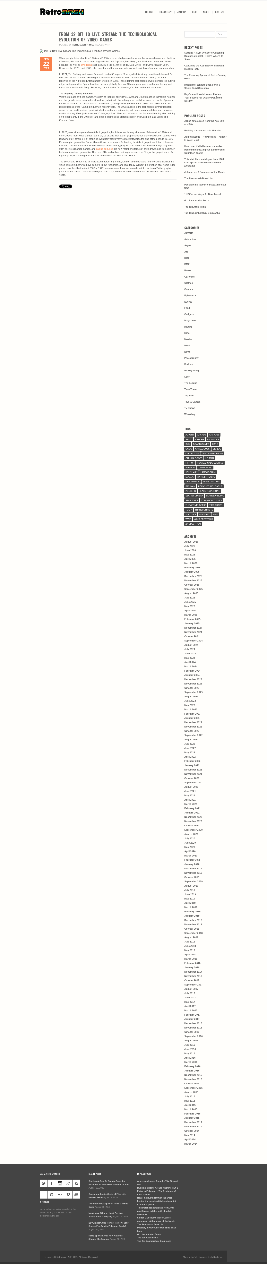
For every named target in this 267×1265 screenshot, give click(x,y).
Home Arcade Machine (210, 463)
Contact (219, 12)
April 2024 (190, 662)
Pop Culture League (210, 486)
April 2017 (190, 1006)
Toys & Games (192, 401)
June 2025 (190, 602)
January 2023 (192, 718)
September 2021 (193, 782)
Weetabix (204, 514)
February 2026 (192, 567)
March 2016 (190, 1062)
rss (76, 1183)
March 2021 (190, 804)
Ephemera (190, 295)
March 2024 (190, 666)
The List (149, 12)
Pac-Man (190, 486)
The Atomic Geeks (195, 505)
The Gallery (165, 12)
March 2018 (190, 959)
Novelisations (211, 481)
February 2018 (192, 963)
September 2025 (193, 589)
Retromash (79, 45)
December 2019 (193, 868)
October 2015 (191, 1083)
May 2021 (189, 795)
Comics (188, 289)
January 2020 (192, 864)
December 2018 (193, 920)
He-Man (209, 458)
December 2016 (193, 1023)
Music (187, 345)
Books (188, 270)
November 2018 (193, 924)
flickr (60, 1195)
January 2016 (192, 1070)
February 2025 (192, 619)
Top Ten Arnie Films (195, 206)
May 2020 (189, 847)
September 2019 (193, 881)
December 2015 (193, 1075)
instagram (60, 1183)
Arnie (188, 439)
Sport (187, 376)
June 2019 (190, 894)
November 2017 (193, 976)
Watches (190, 514)
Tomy (188, 510)
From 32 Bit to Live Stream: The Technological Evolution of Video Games (108, 37)
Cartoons (189, 276)
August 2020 (191, 834)
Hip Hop (189, 463)
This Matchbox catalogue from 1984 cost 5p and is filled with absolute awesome (204, 162)
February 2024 (192, 670)
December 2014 (193, 1122)
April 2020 (190, 851)
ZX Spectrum (193, 524)
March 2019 (190, 907)
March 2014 (190, 1143)
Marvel (201, 477)
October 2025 (191, 584)
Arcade (201, 435)
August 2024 (191, 645)
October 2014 (191, 1131)
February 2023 (192, 713)
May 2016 (189, 1053)
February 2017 (192, 1014)
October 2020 (191, 825)
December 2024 (193, 627)
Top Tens (189, 395)
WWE (215, 514)
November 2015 (193, 1079)
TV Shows (189, 408)
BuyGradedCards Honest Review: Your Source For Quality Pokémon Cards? (203, 97)
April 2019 (190, 903)
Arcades (214, 435)
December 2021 (193, 769)
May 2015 (189, 1100)
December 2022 (193, 722)
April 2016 (190, 1057)
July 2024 (189, 649)
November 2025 (193, 580)
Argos (187, 245)
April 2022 (190, 756)
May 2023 (189, 705)
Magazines (190, 320)
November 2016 (193, 1027)
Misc (91, 45)
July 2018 (189, 941)
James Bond (205, 467)
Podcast (189, 364)
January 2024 (192, 675)
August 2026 (191, 541)
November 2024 (193, 632)
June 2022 (190, 748)
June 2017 (190, 997)
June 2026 (190, 550)
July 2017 (189, 993)
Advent (189, 435)
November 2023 (193, 683)
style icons (86, 65)
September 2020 (193, 830)
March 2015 (190, 1109)
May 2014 (189, 1135)
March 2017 (190, 1010)
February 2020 (192, 860)
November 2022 (193, 726)
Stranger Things (211, 500)
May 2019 (189, 898)
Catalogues (202, 449)
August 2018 (191, 937)
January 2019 (192, 916)
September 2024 (193, 640)
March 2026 (190, 563)
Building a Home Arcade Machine (202, 130)
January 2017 (192, 1019)
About (206, 12)
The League (190, 383)
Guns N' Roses (193, 458)
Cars (215, 444)
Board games (201, 444)
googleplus (68, 1183)
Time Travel (190, 389)
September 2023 (193, 692)
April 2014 (190, 1139)
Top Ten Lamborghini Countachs (202, 213)
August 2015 (191, 1092)
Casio (188, 449)
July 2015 (189, 1096)
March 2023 (190, 709)
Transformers (204, 510)
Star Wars (191, 500)
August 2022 (191, 739)
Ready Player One (209, 491)
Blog (194, 12)
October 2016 (191, 1032)
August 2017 (191, 989)
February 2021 (192, 808)
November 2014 (193, 1126)
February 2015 (192, 1113)
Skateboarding (215, 496)
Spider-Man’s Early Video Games (154, 1218)
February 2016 (192, 1066)
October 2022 (191, 731)
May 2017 (189, 1002)
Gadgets (189, 314)
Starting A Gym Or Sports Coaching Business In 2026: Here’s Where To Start (204, 56)
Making (188, 326)
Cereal (217, 449)
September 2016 (193, 1036)
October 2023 (191, 688)
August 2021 (191, 787)
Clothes (188, 283)
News (187, 351)
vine (43, 1195)
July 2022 (189, 744)
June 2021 (190, 791)
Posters (190, 491)
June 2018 (190, 946)
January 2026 (192, 572)
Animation (190, 239)
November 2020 (193, 821)
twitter (43, 1183)
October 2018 (191, 928)
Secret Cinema (194, 496)
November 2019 (193, 873)
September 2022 (193, 735)
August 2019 (191, 885)
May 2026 (189, 554)
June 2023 (190, 701)
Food (187, 308)
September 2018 (193, 933)
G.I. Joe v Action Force (196, 200)
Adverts (188, 233)
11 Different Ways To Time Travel (202, 194)
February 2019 (192, 911)
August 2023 (191, 696)
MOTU (212, 477)
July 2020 (189, 838)
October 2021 (191, 778)
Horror (190, 467)
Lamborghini (208, 472)
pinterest (52, 1195)
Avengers (213, 439)
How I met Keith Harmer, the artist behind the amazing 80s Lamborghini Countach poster (204, 149)
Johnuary (191, 472)
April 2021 (190, 799)
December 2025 (193, 576)
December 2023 (193, 679)
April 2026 (190, 559)
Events (188, 301)
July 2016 (189, 1045)
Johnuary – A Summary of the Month (204, 172)
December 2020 (193, 817)
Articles (181, 12)
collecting (192, 453)
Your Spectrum (203, 519)
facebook (52, 1183)
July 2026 (189, 546)
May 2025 (189, 606)
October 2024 (191, 636)
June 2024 (190, 653)
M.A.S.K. (189, 477)
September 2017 (193, 984)
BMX (187, 264)
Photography (191, 358)
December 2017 (193, 971)
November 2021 (193, 774)
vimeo (68, 1195)
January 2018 (192, 967)
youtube (76, 1195)
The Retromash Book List (198, 178)
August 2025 (191, 593)
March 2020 (190, 855)
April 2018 (190, 954)
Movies (188, 339)
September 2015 (193, 1088)
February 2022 (192, 761)
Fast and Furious (212, 453)
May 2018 (189, 950)
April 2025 (190, 610)
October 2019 (191, 877)
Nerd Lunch (192, 481)
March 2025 (190, 615)
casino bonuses (104, 149)
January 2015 (192, 1118)
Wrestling (189, 414)
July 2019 (189, 890)
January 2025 (192, 623)
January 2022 (192, 765)
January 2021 (192, 812)
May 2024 (189, 658)
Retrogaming (191, 370)
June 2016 (190, 1049)
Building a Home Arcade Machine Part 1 (157, 1188)
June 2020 (190, 842)
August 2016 (191, 1040)
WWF (188, 519)
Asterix (199, 439)
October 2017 (191, 980)
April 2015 (190, 1105)
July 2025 (189, 597)
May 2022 (189, 752)
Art (186, 251)
